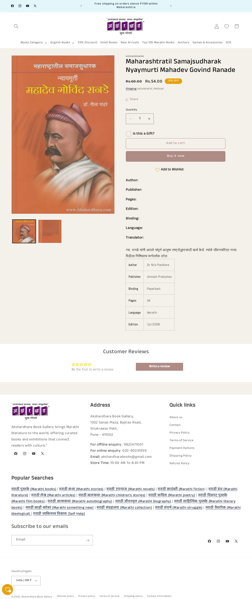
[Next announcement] (171, 6)
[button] (16, 26)
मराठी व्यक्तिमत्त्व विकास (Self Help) (59, 514)
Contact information (159, 596)
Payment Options (182, 448)
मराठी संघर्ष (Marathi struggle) (179, 508)
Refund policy (65, 596)
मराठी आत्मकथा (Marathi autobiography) (80, 502)
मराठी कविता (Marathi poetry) (171, 495)
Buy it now (176, 156)
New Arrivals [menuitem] (130, 43)
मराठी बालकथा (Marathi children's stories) (112, 495)
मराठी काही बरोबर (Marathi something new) (60, 508)
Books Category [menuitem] (32, 43)
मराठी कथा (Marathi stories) (81, 489)
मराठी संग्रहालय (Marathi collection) (124, 508)
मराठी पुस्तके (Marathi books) (34, 489)
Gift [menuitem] (229, 43)
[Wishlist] (227, 26)
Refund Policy (180, 463)
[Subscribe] (88, 540)
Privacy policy (86, 596)
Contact (175, 425)
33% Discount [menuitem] (87, 43)
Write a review (159, 366)
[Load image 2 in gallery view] (50, 231)
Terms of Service (182, 440)
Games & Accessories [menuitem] (208, 43)
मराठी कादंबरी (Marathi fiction (181, 489)
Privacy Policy (180, 433)
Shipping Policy (181, 456)
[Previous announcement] (81, 6)
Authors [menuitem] (183, 43)
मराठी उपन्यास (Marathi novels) (131, 489)
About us (176, 417)
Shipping (131, 89)
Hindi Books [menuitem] (109, 43)
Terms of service (109, 596)
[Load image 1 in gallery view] (24, 231)
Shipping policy (133, 596)
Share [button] (134, 99)
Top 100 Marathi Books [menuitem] (158, 43)
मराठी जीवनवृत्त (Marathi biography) (143, 502)
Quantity (131, 110)
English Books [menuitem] (60, 43)
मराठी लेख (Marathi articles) (53, 495)
